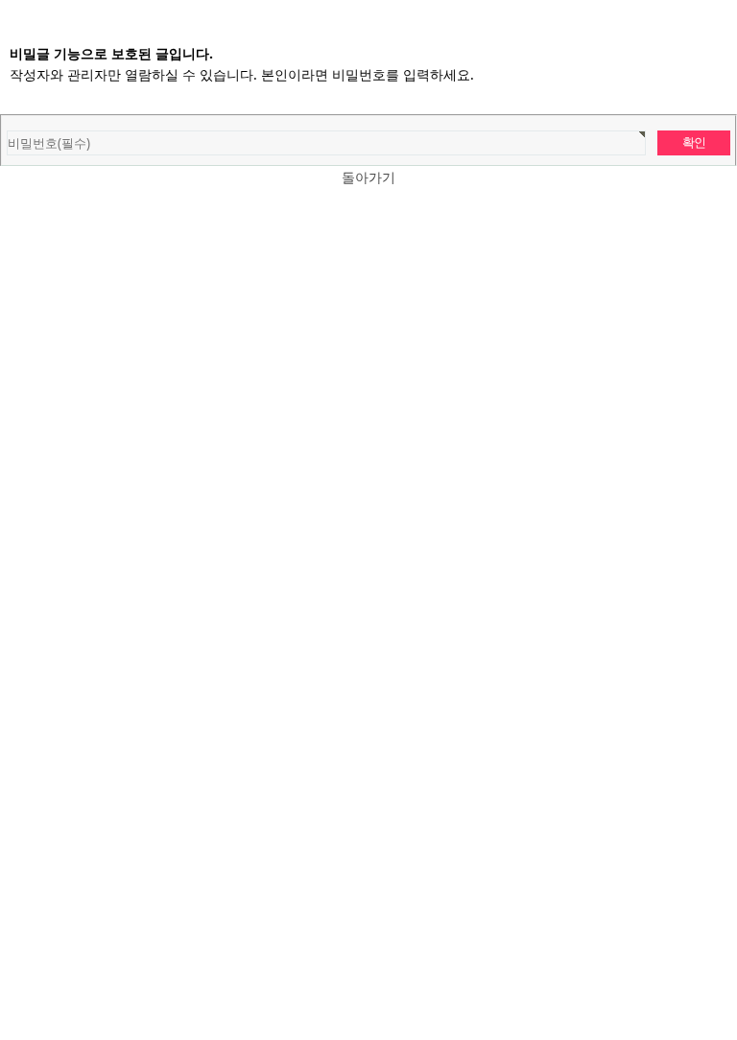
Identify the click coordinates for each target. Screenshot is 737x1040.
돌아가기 (368, 177)
